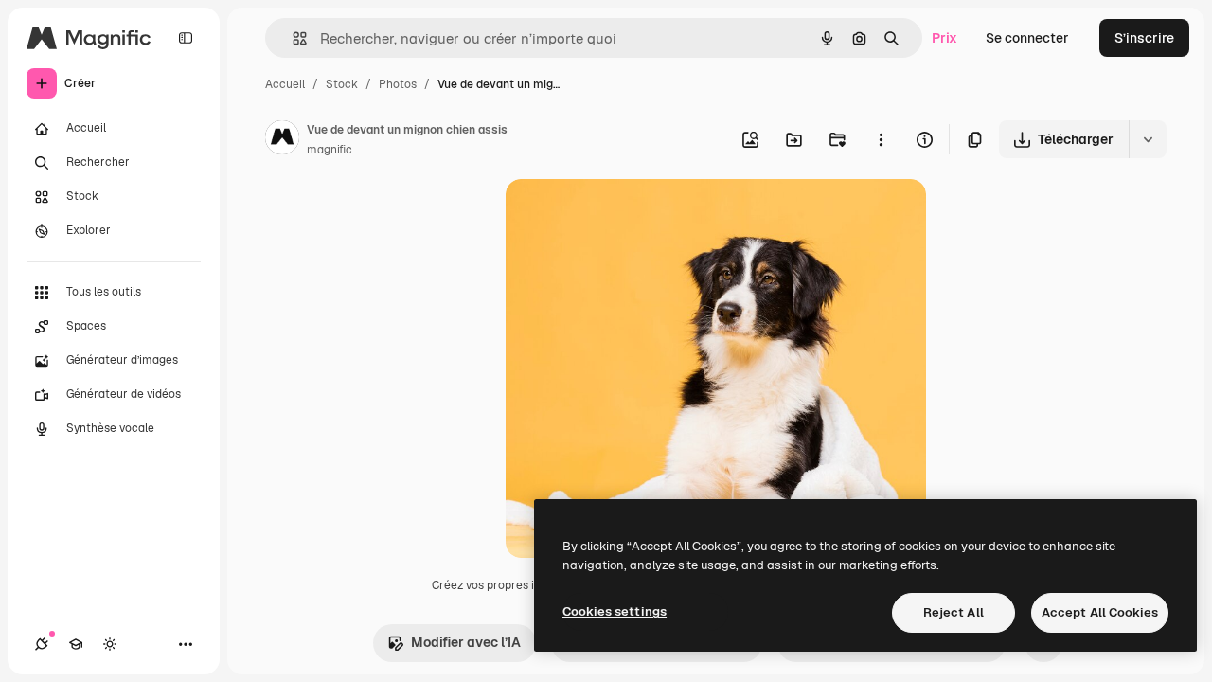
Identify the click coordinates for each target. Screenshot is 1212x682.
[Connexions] (42, 644)
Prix (944, 37)
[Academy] (76, 644)
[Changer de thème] (110, 644)
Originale (630, 215)
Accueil (285, 84)
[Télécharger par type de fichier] (1148, 139)
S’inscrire (1144, 37)
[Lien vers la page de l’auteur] (282, 140)
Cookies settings (614, 611)
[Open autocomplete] (292, 38)
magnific (329, 149)
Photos (398, 84)
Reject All (953, 612)
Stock (342, 84)
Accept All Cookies (1100, 612)
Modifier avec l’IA (466, 642)
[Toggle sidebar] (185, 38)
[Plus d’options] (881, 139)
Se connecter (1027, 37)
